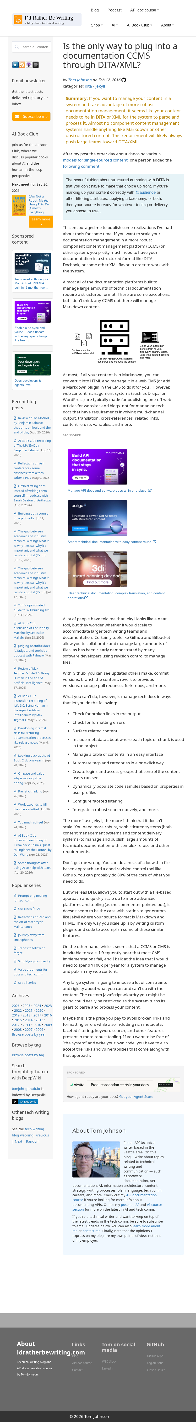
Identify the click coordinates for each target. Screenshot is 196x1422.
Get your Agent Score (136, 1096)
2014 (29, 1020)
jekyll (100, 86)
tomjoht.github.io (26, 1088)
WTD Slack (109, 1361)
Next (18, 1141)
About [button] (166, 25)
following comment (81, 166)
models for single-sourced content (95, 160)
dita (88, 86)
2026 (16, 1005)
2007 (29, 1029)
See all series (26, 982)
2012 (16, 1024)
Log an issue (155, 1363)
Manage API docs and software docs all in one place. (107, 490)
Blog (95, 10)
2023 (48, 1005)
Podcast (114, 10)
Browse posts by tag (28, 1055)
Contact (77, 1370)
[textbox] (31, 46)
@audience (146, 192)
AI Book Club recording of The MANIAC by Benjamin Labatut (32, 445)
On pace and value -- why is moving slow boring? (30, 778)
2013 (39, 1020)
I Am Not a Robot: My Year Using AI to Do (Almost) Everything (39, 204)
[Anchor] (49, 80)
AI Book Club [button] (138, 25)
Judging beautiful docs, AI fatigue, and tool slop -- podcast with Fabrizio (32, 650)
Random (32, 1141)
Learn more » (41, 221)
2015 (18, 1020)
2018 (26, 1015)
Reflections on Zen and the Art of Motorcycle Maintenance (32, 922)
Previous (42, 1135)
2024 (37, 1005)
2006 (39, 1029)
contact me (91, 1231)
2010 (37, 1024)
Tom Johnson (80, 80)
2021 (29, 1010)
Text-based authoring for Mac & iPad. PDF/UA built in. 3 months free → (32, 283)
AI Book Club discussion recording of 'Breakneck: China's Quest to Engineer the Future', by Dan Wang (32, 845)
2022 (18, 1010)
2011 (26, 1024)
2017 (37, 1015)
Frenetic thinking (29, 791)
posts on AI (130, 1204)
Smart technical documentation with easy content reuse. (110, 542)
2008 (18, 1029)
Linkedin (107, 1368)
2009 (48, 1024)
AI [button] (113, 25)
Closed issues (156, 1370)
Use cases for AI (28, 908)
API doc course (82, 1363)
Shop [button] (95, 25)
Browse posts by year (29, 1034)
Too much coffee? (30, 822)
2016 (48, 1015)
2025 (26, 1005)
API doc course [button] (143, 10)
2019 (16, 1015)
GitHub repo (155, 1356)
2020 (39, 1010)
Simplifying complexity (33, 961)
